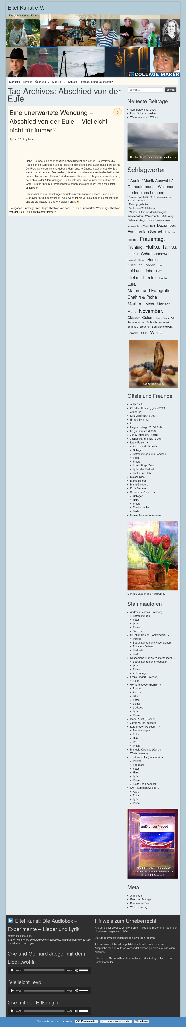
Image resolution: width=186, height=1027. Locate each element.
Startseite (14, 81)
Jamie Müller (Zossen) (143, 723)
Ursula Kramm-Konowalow (145, 515)
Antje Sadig (136, 404)
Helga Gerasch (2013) (143, 431)
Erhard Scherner (139, 419)
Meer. (150, 303)
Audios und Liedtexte (145, 446)
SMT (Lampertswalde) (143, 787)
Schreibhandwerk (158, 322)
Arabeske (132, 226)
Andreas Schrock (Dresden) (146, 612)
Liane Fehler (137, 442)
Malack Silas (137, 477)
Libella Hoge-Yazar (144, 465)
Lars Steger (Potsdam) (143, 726)
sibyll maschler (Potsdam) (145, 757)
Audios (137, 692)
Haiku (136, 499)
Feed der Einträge (140, 899)
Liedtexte (138, 650)
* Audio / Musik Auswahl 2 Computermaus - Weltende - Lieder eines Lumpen (152, 186)
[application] (49, 970)
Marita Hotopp (138, 480)
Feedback (138, 765)
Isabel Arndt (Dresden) (143, 719)
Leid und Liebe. (141, 270)
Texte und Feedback (145, 784)
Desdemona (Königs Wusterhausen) (151, 658)
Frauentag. (152, 238)
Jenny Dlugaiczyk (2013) (144, 435)
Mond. (132, 311)
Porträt (137, 638)
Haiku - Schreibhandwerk (150, 253)
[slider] (84, 970)
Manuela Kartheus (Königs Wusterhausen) (145, 751)
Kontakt (72, 81)
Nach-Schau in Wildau (143, 113)
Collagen (138, 450)
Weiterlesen (142, 1021)
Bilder (136, 696)
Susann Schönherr (141, 492)
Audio (136, 791)
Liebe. (134, 277)
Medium (57, 81)
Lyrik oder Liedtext (143, 469)
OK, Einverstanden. (86, 1021)
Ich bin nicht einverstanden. (116, 1021)
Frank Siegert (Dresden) (144, 677)
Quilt (173, 318)
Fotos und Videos (143, 646)
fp (131, 423)
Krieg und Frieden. (142, 264)
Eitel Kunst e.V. (26, 7)
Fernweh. (172, 232)
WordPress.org (138, 907)
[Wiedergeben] (12, 970)
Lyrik (135, 623)
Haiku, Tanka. (161, 246)
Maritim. (136, 303)
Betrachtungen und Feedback (150, 454)
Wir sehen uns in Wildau (144, 117)
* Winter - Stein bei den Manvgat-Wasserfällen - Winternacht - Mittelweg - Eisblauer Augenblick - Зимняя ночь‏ (151, 216)
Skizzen (137, 631)
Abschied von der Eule (61, 208)
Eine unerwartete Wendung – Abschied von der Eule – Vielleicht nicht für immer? (58, 121)
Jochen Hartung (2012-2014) (147, 438)
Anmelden (136, 895)
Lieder (136, 703)
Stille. (144, 333)
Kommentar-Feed (140, 903)
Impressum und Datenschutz (96, 81)
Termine (27, 81)
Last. (161, 265)
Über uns (40, 81)
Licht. (159, 271)
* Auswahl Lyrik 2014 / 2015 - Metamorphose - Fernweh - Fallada (150, 198)
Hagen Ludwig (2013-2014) (146, 427)
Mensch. (164, 303)
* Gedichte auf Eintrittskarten (141, 208)
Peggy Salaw (162, 317)
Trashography (141, 507)
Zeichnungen (140, 673)
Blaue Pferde (143, 226)
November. (151, 310)
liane (31, 139)
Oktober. (134, 317)
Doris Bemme (138, 488)
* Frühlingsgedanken (138, 204)
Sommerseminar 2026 (143, 109)
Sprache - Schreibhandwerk (156, 326)
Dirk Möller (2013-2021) (144, 415)
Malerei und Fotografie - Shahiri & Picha (150, 293)
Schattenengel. (136, 322)
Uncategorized (31, 208)
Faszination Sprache (147, 231)
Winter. (157, 332)
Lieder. (150, 277)
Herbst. (153, 259)
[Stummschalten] (76, 970)
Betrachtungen (141, 616)
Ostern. (148, 317)
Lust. (132, 284)
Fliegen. (133, 240)
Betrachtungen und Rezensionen (152, 642)
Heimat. (132, 260)
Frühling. (136, 247)
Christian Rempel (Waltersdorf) (148, 635)
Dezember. (166, 225)
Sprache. (134, 333)
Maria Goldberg (139, 484)
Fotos (136, 457)
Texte (136, 511)
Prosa (136, 461)
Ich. (164, 259)
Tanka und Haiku (142, 473)
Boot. (152, 225)
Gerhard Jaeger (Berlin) (144, 684)
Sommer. (133, 326)
